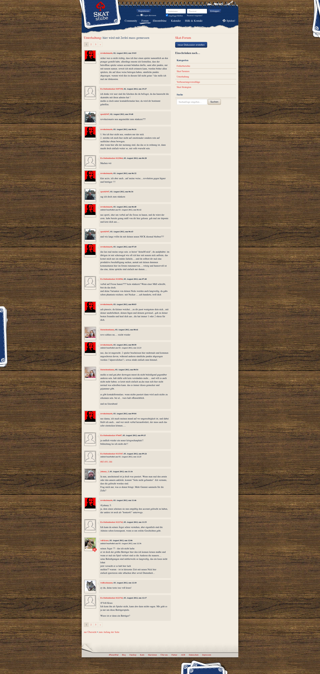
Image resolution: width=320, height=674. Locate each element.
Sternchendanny (107, 329)
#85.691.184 (106, 461)
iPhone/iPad (113, 654)
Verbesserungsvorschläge (188, 81)
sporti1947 (104, 114)
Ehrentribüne (159, 20)
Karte (142, 654)
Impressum (206, 654)
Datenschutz (193, 654)
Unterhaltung (92, 37)
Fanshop (133, 654)
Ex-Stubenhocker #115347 (111, 453)
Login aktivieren (149, 15)
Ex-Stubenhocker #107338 (111, 88)
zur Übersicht (90, 632)
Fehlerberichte (183, 65)
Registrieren (144, 11)
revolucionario (106, 53)
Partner (174, 654)
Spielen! (230, 20)
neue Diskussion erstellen (191, 44)
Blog (124, 654)
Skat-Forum (183, 37)
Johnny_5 (104, 471)
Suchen (214, 101)
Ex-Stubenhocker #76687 (111, 435)
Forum (145, 20)
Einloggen (215, 11)
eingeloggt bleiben (175, 15)
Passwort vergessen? (194, 15)
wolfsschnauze (106, 582)
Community (131, 20)
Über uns (164, 654)
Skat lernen (152, 654)
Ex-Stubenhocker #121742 (111, 522)
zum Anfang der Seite (109, 632)
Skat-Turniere (183, 71)
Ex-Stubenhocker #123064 (111, 158)
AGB (183, 654)
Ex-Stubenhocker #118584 (111, 279)
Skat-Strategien (184, 87)
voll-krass (104, 540)
